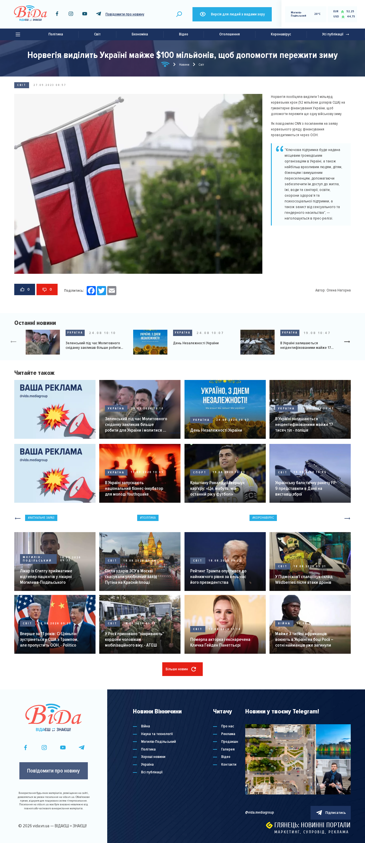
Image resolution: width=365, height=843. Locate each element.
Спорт (199, 472)
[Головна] (165, 65)
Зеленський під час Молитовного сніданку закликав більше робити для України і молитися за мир (93, 345)
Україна (75, 332)
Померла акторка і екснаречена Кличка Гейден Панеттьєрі (220, 642)
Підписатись (335, 812)
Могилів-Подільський (37, 559)
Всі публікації (152, 772)
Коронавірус (281, 34)
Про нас (227, 726)
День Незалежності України (196, 343)
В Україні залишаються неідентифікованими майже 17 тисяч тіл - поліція (305, 345)
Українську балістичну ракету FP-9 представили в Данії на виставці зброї (306, 488)
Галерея (228, 749)
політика (149, 518)
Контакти (228, 764)
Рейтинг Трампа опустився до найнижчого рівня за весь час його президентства (218, 576)
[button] (349, 342)
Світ (97, 34)
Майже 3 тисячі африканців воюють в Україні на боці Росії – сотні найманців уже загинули (304, 639)
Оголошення (229, 34)
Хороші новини (153, 757)
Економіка (140, 34)
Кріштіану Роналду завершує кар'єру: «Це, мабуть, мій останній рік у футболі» (217, 488)
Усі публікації (332, 34)
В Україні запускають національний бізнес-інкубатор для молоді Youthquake (134, 488)
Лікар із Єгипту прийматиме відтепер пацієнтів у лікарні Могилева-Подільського (46, 576)
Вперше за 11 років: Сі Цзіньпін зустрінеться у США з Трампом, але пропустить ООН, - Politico (49, 639)
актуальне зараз (42, 518)
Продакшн (229, 742)
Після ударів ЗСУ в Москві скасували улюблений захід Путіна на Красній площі (131, 576)
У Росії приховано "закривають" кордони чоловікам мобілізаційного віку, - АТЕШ (134, 639)
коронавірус (264, 518)
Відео (183, 34)
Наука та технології (157, 734)
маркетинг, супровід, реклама (311, 832)
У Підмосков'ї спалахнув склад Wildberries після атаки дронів (303, 579)
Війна (284, 623)
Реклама (228, 734)
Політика (55, 34)
